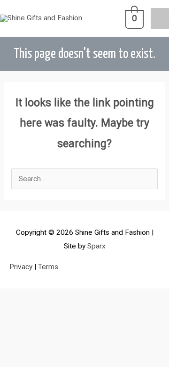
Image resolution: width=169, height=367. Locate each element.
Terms (48, 267)
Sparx (96, 246)
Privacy (20, 267)
